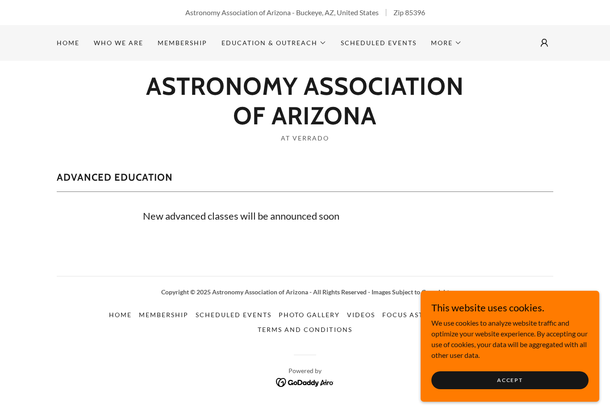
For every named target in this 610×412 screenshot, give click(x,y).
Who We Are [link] (118, 43)
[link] (305, 121)
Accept (509, 380)
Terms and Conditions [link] (305, 329)
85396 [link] (415, 12)
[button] (273, 43)
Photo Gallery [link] (309, 315)
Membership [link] (182, 43)
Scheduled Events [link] (379, 43)
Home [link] (68, 43)
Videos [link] (361, 315)
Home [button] (120, 315)
